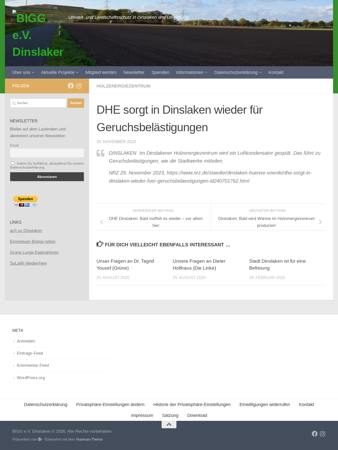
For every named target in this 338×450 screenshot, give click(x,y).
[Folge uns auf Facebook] (71, 86)
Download (197, 415)
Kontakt (276, 72)
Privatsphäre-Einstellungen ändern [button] (110, 404)
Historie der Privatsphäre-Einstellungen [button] (192, 404)
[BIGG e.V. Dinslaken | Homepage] (37, 34)
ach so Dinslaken (26, 230)
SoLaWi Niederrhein (28, 263)
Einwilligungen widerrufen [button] (265, 404)
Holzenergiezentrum (123, 86)
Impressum (142, 415)
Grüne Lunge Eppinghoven (34, 252)
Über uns (21, 72)
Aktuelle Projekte (57, 72)
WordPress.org (31, 377)
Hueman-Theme (89, 439)
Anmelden (26, 341)
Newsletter (134, 72)
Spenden (160, 72)
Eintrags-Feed (30, 353)
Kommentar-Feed (33, 365)
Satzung (170, 415)
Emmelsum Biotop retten (32, 241)
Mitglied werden (101, 72)
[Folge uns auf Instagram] (79, 86)
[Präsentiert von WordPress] (40, 439)
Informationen (189, 72)
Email (14, 145)
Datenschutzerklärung (236, 72)
